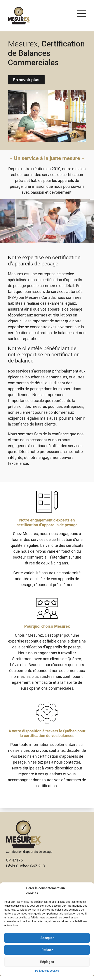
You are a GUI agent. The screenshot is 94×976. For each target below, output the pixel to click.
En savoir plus (26, 79)
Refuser (47, 950)
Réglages (47, 962)
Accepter (47, 938)
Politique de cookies (47, 970)
